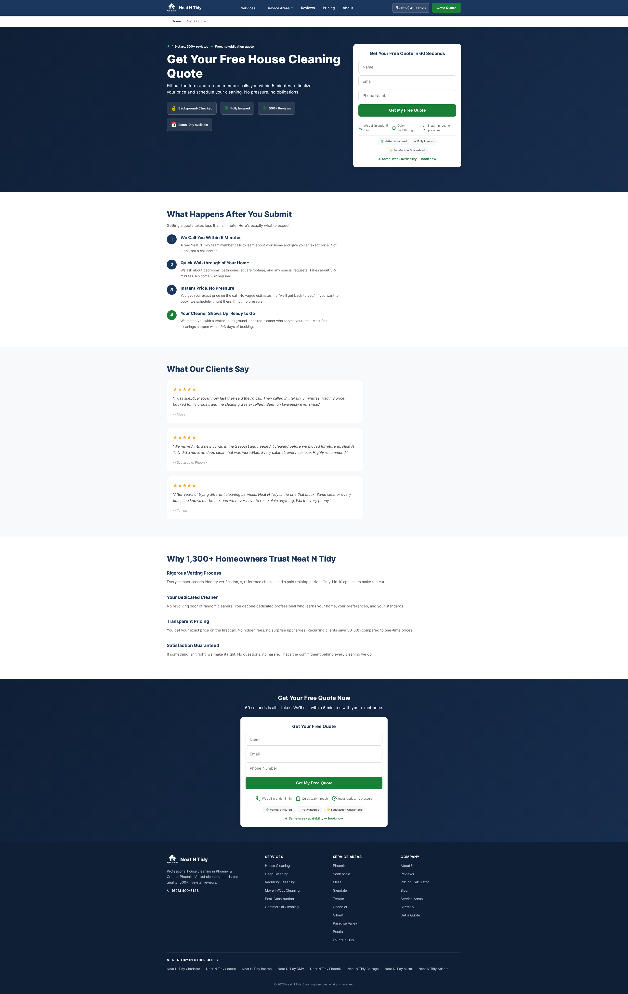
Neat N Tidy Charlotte (183, 969)
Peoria (338, 931)
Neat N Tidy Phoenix (325, 969)
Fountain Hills (343, 940)
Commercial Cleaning (282, 907)
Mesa (337, 882)
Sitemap (407, 907)
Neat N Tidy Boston (257, 969)
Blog (404, 890)
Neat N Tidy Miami (399, 969)
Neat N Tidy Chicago (363, 969)
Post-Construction (279, 899)
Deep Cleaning (276, 874)
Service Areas (278, 8)
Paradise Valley (345, 923)
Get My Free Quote (407, 110)
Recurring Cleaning (280, 882)
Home (176, 21)
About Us (408, 865)
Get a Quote (446, 8)
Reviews (308, 8)
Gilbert (338, 915)
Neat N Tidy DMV (291, 969)
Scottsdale (341, 874)
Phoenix (339, 865)
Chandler (340, 907)
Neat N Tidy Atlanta (433, 969)
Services (248, 8)
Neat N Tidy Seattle (221, 969)
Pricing (329, 8)
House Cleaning (277, 865)
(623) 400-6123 (185, 890)
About (348, 8)
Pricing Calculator (415, 882)
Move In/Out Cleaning (282, 890)
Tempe (338, 899)
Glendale (340, 890)
